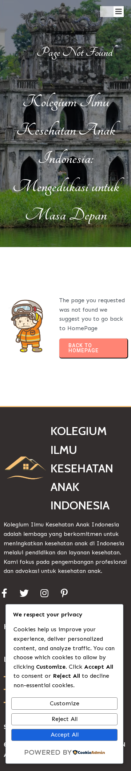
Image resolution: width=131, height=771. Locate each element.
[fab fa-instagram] (44, 593)
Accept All (65, 734)
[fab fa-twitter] (24, 593)
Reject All (65, 718)
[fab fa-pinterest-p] (64, 593)
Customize (64, 703)
